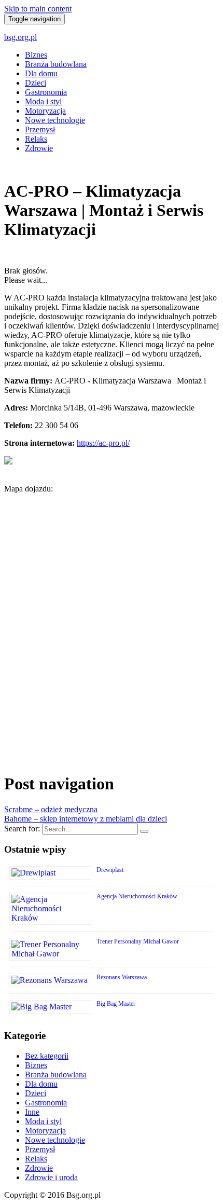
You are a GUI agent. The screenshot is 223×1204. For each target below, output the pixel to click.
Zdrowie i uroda (51, 1177)
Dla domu (41, 73)
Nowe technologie (55, 120)
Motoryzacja (45, 110)
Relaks (36, 138)
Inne (32, 1111)
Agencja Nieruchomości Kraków (136, 896)
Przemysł (40, 129)
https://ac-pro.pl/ (103, 443)
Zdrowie (39, 148)
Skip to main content (38, 8)
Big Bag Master (115, 1003)
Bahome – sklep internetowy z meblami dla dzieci (85, 818)
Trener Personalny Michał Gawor (137, 941)
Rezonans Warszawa (121, 977)
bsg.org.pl (20, 37)
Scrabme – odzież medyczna (50, 809)
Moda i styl (43, 101)
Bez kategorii (46, 1055)
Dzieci (35, 82)
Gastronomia (46, 92)
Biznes (36, 54)
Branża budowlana (56, 64)
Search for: (22, 828)
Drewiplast (109, 869)
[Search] (144, 831)
